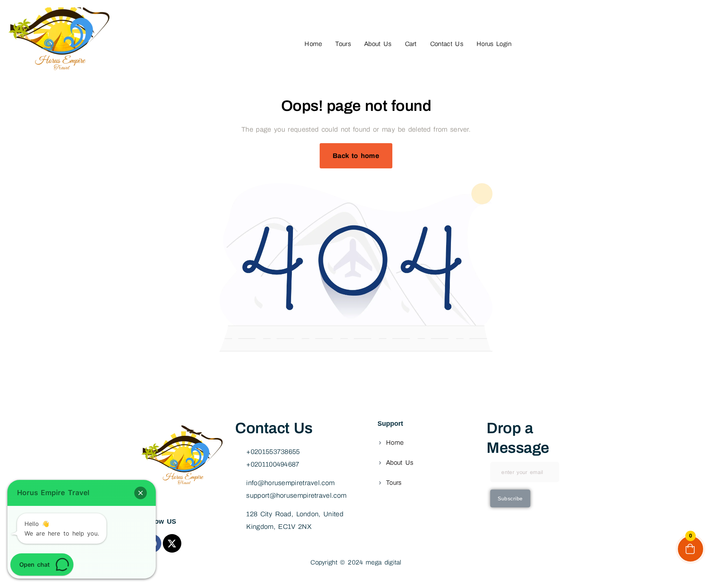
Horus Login (494, 43)
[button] (140, 493)
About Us (378, 43)
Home (313, 43)
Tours (343, 43)
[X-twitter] (172, 543)
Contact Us (446, 43)
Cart (411, 43)
